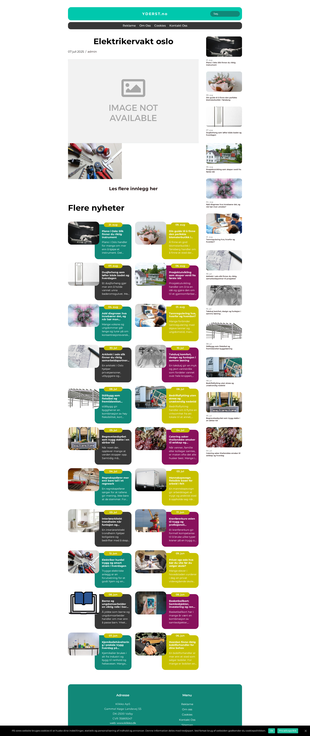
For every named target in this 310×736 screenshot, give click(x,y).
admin (92, 51)
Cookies (160, 25)
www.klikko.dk (126, 723)
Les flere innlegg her (133, 188)
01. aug (180, 307)
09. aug (180, 224)
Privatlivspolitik (287, 730)
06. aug (180, 265)
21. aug (113, 224)
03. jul (180, 471)
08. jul (113, 389)
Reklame (129, 25)
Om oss (145, 25)
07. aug (113, 265)
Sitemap (187, 725)
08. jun (113, 594)
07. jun (113, 635)
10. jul (180, 348)
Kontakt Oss (178, 25)
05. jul (113, 430)
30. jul (113, 348)
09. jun (180, 553)
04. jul (180, 430)
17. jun (180, 512)
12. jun (113, 553)
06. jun (180, 635)
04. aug (113, 307)
